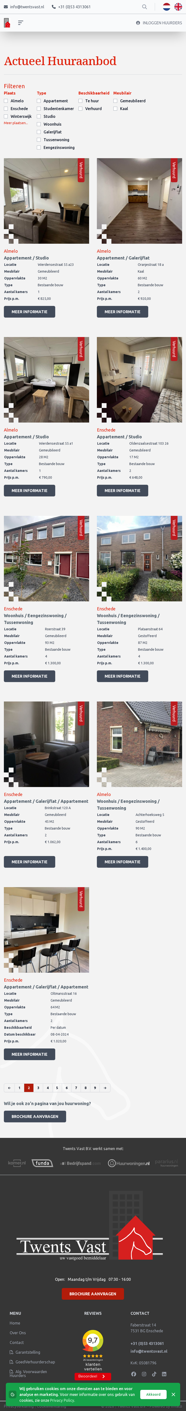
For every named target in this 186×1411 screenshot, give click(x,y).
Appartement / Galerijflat (123, 257)
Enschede (19, 108)
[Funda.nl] (42, 1163)
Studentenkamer (59, 108)
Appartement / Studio (26, 257)
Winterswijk (21, 116)
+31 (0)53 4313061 (147, 1343)
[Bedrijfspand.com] (80, 1163)
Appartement (56, 101)
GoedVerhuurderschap (35, 1362)
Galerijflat (53, 132)
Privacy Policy (62, 1400)
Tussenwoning (56, 140)
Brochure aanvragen (35, 1116)
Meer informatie (29, 312)
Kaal (124, 108)
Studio (49, 116)
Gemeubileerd (133, 101)
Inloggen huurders (162, 23)
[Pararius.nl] (166, 1163)
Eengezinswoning (59, 147)
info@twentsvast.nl (149, 1351)
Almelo (17, 101)
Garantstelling (27, 1352)
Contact (17, 1342)
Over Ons (18, 1333)
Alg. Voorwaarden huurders (28, 1373)
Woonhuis (53, 124)
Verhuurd (93, 108)
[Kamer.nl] (16, 1163)
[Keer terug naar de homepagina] (7, 23)
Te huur (92, 101)
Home (15, 1323)
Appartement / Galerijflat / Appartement (46, 801)
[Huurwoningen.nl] (128, 1163)
